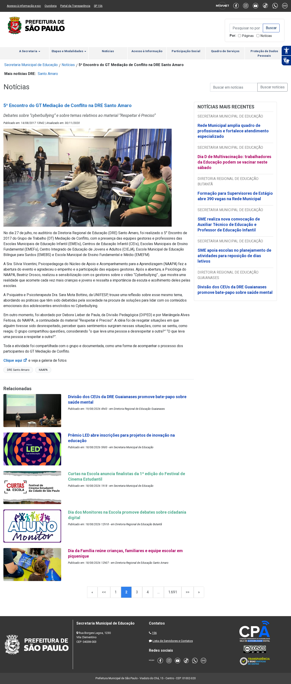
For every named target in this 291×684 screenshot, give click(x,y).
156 (154, 633)
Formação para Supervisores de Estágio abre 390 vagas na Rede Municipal (235, 196)
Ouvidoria (51, 6)
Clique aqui (15, 360)
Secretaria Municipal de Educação (31, 65)
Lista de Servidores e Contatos (173, 641)
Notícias (266, 35)
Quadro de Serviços (225, 51)
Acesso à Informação (146, 51)
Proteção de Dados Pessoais (264, 53)
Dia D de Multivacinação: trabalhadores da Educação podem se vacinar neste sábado (234, 162)
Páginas (248, 35)
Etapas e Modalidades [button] (68, 51)
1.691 (172, 592)
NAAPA (43, 369)
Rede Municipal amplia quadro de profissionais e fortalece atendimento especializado (233, 131)
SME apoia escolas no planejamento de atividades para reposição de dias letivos (234, 256)
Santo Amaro (48, 74)
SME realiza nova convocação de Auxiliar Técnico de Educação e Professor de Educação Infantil (229, 224)
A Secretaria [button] (28, 51)
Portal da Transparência (75, 6)
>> (187, 592)
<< (104, 592)
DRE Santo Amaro (18, 369)
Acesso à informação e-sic (24, 6)
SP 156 (98, 6)
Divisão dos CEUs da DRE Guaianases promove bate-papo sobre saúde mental (235, 289)
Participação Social (186, 51)
